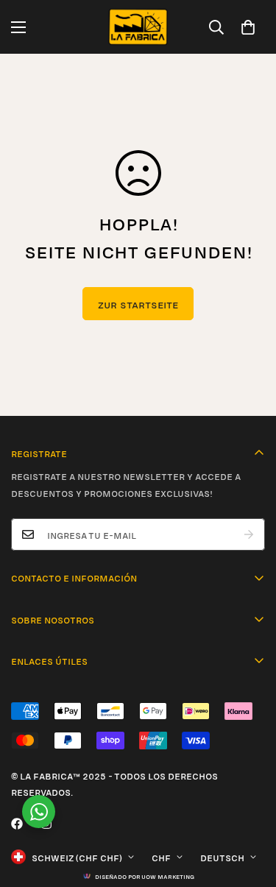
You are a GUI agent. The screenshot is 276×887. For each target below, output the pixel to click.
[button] (248, 27)
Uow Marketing (167, 876)
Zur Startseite (138, 304)
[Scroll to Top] (249, 809)
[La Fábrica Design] (138, 27)
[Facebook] (17, 824)
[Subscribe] (249, 534)
